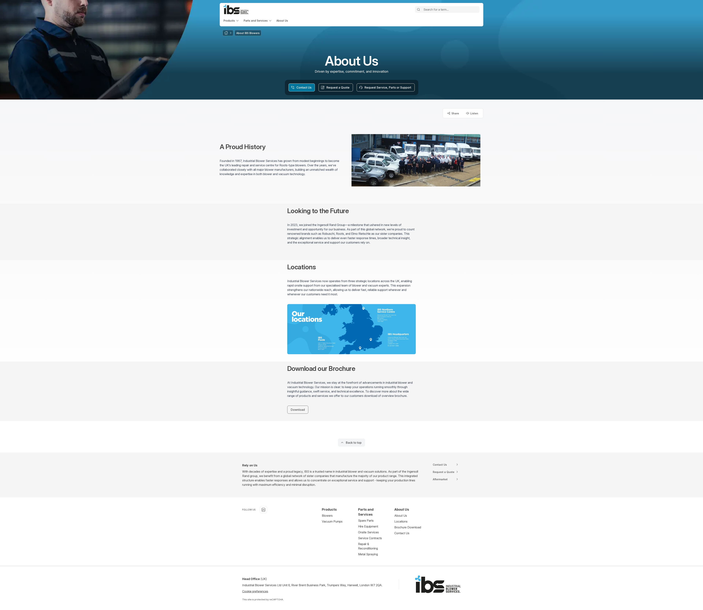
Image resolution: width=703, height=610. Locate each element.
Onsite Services (368, 532)
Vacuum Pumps (332, 521)
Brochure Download (407, 527)
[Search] (418, 9)
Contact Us (401, 533)
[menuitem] (231, 21)
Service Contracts (370, 538)
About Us (400, 515)
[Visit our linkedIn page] (263, 509)
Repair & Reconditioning (368, 546)
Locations (401, 521)
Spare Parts (366, 520)
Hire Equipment (368, 526)
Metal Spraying (368, 554)
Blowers (327, 515)
